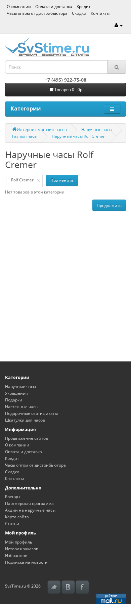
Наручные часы (96, 129)
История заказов (21, 549)
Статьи (12, 523)
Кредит (84, 6)
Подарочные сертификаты (31, 413)
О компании (19, 6)
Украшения (16, 393)
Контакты (100, 13)
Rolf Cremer (22, 180)
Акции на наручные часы (30, 510)
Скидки (79, 13)
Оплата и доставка (53, 6)
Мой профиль (18, 542)
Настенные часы (21, 406)
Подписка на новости (26, 562)
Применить (62, 180)
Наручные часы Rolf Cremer (79, 136)
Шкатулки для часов (25, 420)
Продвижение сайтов (26, 438)
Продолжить (109, 205)
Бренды (12, 497)
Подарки (13, 400)
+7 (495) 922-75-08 (65, 80)
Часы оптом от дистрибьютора (37, 13)
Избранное (16, 555)
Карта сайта (17, 517)
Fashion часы (24, 136)
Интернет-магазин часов (42, 129)
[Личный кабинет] (119, 25)
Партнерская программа (29, 503)
